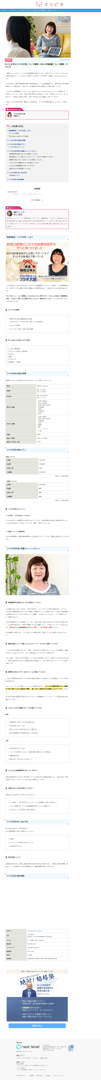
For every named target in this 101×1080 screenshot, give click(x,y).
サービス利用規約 (34, 1065)
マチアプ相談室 (20, 1068)
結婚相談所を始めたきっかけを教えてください (23, 154)
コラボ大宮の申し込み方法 (18, 172)
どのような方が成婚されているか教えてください (24, 162)
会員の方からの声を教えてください (20, 168)
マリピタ (35, 1058)
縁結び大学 (44, 1058)
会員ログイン (44, 1065)
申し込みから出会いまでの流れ (19, 136)
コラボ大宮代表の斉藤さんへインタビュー (23, 151)
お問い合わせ (39, 1075)
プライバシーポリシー (39, 1069)
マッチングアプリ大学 (23, 1058)
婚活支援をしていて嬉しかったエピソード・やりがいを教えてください (31, 157)
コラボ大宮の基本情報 (16, 179)
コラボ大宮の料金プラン (17, 144)
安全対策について (14, 175)
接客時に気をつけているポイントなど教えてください (25, 159)
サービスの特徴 (14, 133)
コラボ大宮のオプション (16, 147)
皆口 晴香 (18, 215)
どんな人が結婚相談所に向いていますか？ (22, 165)
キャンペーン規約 (22, 1065)
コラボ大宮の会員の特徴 (17, 140)
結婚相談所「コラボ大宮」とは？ (20, 130)
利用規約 (48, 1075)
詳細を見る (37, 1026)
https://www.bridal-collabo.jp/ (35, 931)
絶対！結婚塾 (20, 1063)
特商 (30, 1069)
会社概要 (31, 1075)
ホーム (4, 10)
